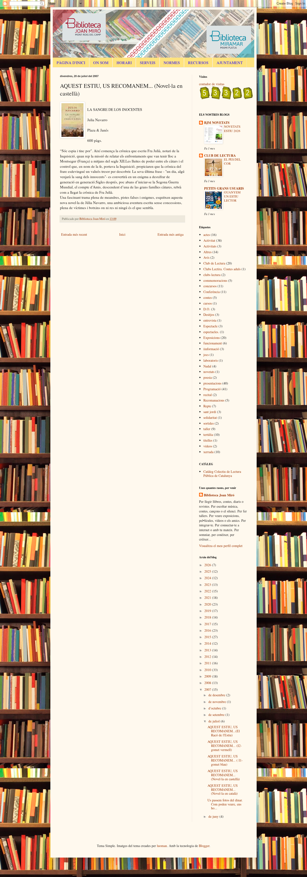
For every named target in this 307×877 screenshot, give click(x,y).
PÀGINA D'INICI (71, 62)
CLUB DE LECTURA (220, 155)
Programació (212, 389)
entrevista (209, 320)
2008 (208, 682)
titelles (207, 440)
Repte (207, 406)
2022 (208, 591)
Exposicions (211, 337)
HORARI (124, 62)
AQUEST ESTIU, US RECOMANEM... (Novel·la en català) (222, 789)
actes (206, 234)
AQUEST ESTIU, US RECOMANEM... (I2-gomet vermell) (224, 745)
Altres (207, 252)
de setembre (216, 714)
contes (207, 297)
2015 (208, 637)
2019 (208, 610)
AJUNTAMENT (230, 62)
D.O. (206, 309)
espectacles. (211, 332)
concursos (210, 286)
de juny (213, 816)
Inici (122, 234)
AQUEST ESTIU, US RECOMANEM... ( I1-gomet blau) (225, 760)
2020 (208, 604)
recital (207, 394)
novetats (208, 371)
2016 (208, 630)
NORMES (172, 62)
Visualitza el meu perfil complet (220, 545)
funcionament (212, 343)
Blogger (204, 845)
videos (207, 446)
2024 (208, 578)
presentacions (212, 383)
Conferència (211, 291)
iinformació (211, 349)
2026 (208, 565)
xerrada (208, 452)
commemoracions (215, 280)
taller (206, 428)
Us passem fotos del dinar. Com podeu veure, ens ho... (225, 804)
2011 (208, 663)
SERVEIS (147, 62)
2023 (208, 584)
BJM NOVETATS (217, 122)
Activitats (209, 246)
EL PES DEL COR (232, 161)
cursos (207, 303)
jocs (206, 354)
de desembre (217, 695)
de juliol (214, 721)
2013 (208, 650)
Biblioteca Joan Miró (219, 495)
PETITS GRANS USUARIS (224, 188)
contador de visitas (211, 84)
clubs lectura (211, 274)
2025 (208, 571)
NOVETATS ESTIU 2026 (232, 128)
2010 (208, 669)
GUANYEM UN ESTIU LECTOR (232, 196)
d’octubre (215, 708)
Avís (206, 257)
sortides (208, 423)
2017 (208, 624)
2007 (208, 689)
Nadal (207, 366)
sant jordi (209, 411)
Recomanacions (213, 400)
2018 (208, 617)
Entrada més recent (74, 234)
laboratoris (210, 360)
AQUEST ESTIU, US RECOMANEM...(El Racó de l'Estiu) (223, 731)
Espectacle (210, 326)
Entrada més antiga (170, 234)
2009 (208, 676)
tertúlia (208, 434)
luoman (162, 845)
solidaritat (210, 417)
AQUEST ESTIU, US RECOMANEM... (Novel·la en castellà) (223, 775)
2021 (208, 597)
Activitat (209, 240)
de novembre (217, 701)
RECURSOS (198, 62)
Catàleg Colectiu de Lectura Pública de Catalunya (222, 473)
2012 (208, 656)
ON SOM (100, 62)
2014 (208, 643)
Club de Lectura (214, 263)
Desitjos (208, 314)
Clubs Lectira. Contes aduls (222, 269)
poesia (207, 377)
